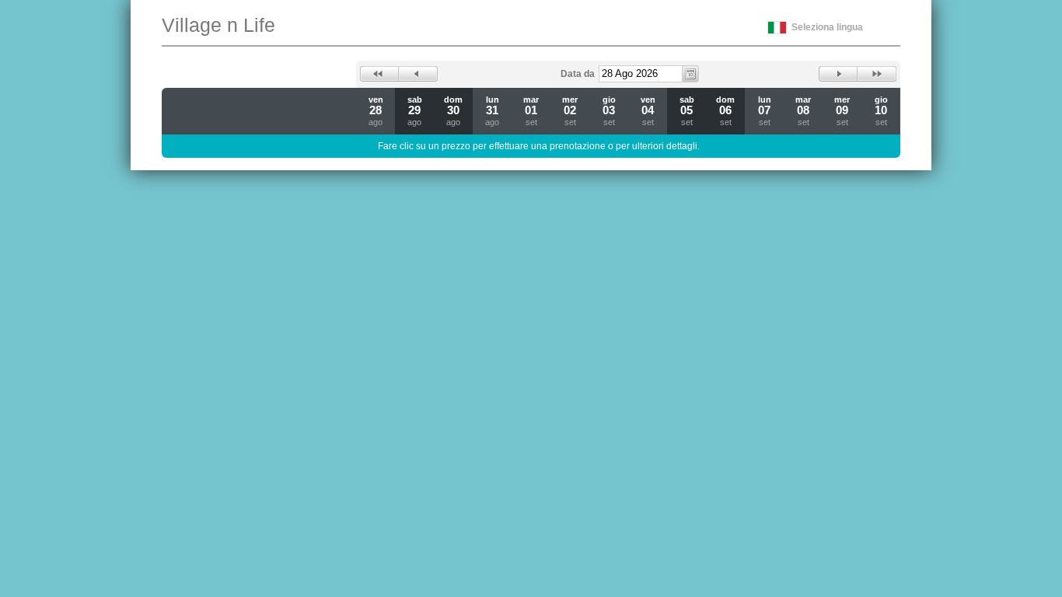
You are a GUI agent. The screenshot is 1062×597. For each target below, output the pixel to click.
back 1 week (379, 74)
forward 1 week (877, 74)
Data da (578, 73)
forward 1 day (838, 74)
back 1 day (418, 74)
